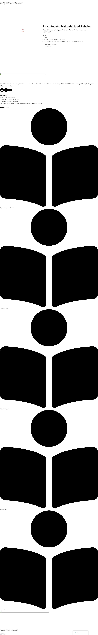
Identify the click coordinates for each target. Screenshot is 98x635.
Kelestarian (18, 7)
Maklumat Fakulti (47, 17)
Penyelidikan (69, 17)
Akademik (59, 17)
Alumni (27, 7)
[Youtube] (10, 90)
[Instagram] (6, 90)
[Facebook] (2, 90)
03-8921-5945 (48, 47)
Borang (34, 7)
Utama (38, 17)
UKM (3, 7)
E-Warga (9, 7)
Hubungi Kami (80, 17)
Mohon (41, 7)
